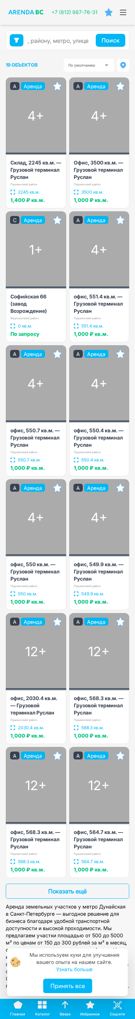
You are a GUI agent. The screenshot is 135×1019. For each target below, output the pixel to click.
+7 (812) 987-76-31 (74, 12)
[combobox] (89, 65)
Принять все (67, 985)
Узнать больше (74, 969)
